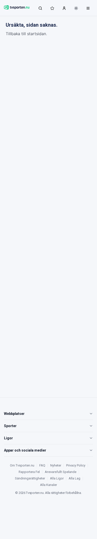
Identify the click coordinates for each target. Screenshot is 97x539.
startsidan (36, 33)
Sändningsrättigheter (30, 478)
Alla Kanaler (48, 485)
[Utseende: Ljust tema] (76, 8)
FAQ (42, 465)
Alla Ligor (57, 478)
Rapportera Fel (29, 472)
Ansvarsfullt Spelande (60, 472)
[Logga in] (64, 8)
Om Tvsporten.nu (22, 465)
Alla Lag (74, 478)
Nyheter (55, 465)
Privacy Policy (75, 465)
